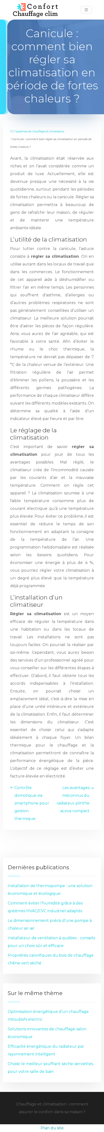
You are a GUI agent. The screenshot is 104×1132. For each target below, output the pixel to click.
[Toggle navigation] (86, 10)
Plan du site (52, 1128)
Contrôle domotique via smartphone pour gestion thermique (32, 803)
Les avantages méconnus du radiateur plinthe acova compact (73, 799)
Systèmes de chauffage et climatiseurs (39, 131)
